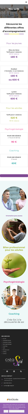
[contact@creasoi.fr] (2, 386)
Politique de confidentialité (17, 411)
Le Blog (4, 351)
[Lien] (14, 399)
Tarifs (4, 348)
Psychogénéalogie (14, 282)
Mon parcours (6, 349)
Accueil (4, 338)
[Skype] (21, 371)
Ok (6, 411)
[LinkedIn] (14, 371)
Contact (4, 353)
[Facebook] (7, 371)
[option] (14, 399)
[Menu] (26, 2)
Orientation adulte (7, 342)
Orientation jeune (7, 340)
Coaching (14, 150)
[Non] (26, 408)
